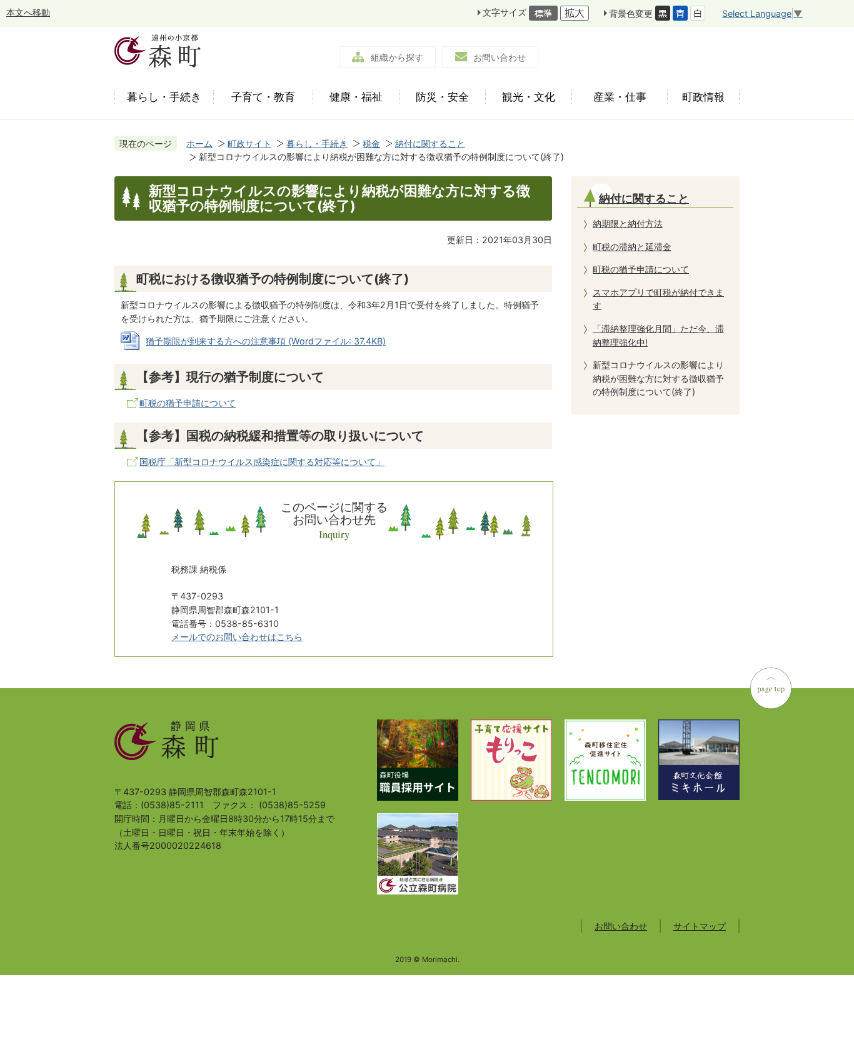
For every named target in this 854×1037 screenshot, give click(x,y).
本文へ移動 (28, 12)
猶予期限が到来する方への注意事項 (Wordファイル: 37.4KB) (266, 341)
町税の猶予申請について (187, 403)
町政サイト (249, 143)
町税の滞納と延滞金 (632, 246)
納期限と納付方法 (628, 223)
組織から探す (397, 57)
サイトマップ (699, 926)
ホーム (199, 143)
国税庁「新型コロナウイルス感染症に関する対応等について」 (261, 461)
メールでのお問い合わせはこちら (237, 636)
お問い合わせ (499, 57)
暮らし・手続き (317, 143)
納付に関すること (430, 143)
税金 (371, 143)
